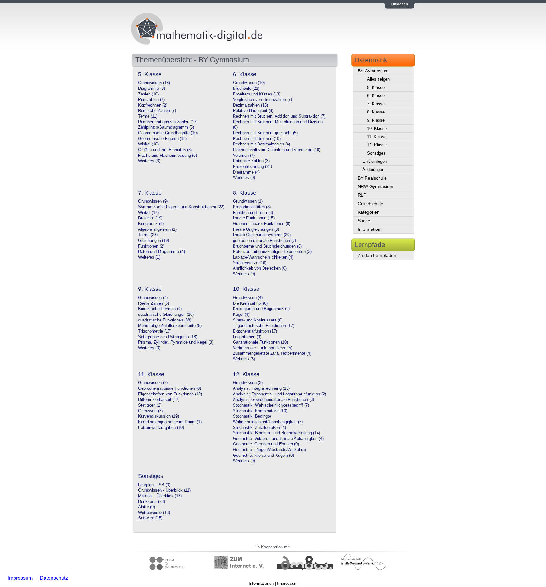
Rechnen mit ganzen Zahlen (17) (167, 122)
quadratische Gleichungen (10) (166, 314)
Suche (364, 220)
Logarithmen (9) (247, 337)
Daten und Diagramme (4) (161, 251)
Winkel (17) (148, 213)
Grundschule (370, 203)
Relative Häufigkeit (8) (253, 110)
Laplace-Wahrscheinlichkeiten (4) (263, 257)
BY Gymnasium (373, 70)
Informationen (261, 583)
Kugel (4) (241, 314)
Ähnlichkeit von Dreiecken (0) (260, 268)
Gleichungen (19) (153, 240)
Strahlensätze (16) (249, 263)
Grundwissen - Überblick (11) (164, 490)
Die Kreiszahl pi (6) (250, 303)
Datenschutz (54, 578)
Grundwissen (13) (154, 83)
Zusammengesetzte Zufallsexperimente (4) (272, 353)
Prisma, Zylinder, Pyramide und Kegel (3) (175, 342)
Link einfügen (374, 161)
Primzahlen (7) (151, 99)
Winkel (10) (148, 144)
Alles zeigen (378, 79)
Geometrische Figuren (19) (162, 139)
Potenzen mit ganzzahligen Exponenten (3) (272, 251)
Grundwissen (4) (153, 298)
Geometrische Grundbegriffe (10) (168, 133)
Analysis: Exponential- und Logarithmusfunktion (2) (279, 394)
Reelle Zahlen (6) (153, 303)
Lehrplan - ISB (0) (154, 485)
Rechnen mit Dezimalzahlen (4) (261, 144)
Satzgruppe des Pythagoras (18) (167, 337)
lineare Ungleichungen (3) (256, 229)
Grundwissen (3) (248, 383)
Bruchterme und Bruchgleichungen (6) (267, 246)
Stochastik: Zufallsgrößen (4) (259, 427)
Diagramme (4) (246, 172)
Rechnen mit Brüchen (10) (257, 139)
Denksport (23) (151, 501)
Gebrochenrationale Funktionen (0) (169, 388)
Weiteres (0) (244, 177)
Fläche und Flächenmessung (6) (167, 155)
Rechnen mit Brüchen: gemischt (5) (265, 133)
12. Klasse (377, 145)
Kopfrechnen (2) (152, 105)
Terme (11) (147, 116)
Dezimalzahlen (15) (250, 105)
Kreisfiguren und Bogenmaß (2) (261, 309)
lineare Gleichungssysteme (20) (262, 235)
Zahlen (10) (148, 94)
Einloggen (399, 4)
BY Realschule (372, 177)
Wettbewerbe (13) (154, 513)
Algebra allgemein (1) (157, 229)
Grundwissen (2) (153, 383)
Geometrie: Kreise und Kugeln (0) (263, 455)
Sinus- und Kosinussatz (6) (257, 320)
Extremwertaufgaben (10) (161, 427)
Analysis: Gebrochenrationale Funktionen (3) (273, 399)
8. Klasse (376, 112)
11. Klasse (376, 136)
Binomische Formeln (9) (160, 309)
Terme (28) (148, 235)
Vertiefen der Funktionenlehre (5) (262, 348)
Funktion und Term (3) (253, 213)
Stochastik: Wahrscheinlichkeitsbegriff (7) (271, 405)
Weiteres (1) (149, 257)
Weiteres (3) (149, 161)
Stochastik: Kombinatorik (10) (260, 411)
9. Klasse (376, 120)
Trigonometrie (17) (154, 331)
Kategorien (368, 212)
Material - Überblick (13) (160, 496)
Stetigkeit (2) (149, 405)
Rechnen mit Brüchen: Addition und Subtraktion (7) (279, 116)
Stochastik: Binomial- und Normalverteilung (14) (276, 433)
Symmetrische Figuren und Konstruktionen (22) (181, 207)
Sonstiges (376, 153)
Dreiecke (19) (150, 218)
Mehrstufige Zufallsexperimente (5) (170, 325)
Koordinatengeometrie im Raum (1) (170, 422)
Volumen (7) (244, 155)
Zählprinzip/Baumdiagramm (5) (166, 127)
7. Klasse (376, 103)
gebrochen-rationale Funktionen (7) (264, 240)
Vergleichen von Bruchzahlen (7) (262, 99)
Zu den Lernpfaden (377, 255)
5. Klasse (376, 87)
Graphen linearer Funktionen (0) (261, 224)
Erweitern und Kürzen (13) (256, 94)
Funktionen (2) (151, 246)
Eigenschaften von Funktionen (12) (170, 394)
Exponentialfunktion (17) (255, 331)
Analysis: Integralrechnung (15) (261, 388)
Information (369, 229)
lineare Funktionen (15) (254, 218)
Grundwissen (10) (249, 83)
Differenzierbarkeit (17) (158, 399)
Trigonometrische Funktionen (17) (263, 325)
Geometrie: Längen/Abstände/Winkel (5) (269, 450)
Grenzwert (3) (150, 411)
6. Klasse (376, 95)
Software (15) (150, 518)
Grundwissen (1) (248, 201)
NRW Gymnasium (375, 186)
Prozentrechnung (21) (252, 166)
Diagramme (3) (151, 88)
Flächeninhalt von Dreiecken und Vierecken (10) (276, 150)
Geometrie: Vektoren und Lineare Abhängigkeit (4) (278, 439)
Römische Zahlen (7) (157, 110)
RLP (362, 195)
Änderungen (373, 169)
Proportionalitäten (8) (252, 207)
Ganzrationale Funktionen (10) (260, 342)
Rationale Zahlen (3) (251, 161)
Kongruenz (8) (151, 224)
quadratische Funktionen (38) (164, 320)
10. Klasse (377, 128)
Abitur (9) (146, 507)
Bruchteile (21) (246, 88)
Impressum (287, 583)
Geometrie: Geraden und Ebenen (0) (266, 444)
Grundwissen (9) (153, 201)
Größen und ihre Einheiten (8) (165, 150)
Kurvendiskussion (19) (158, 416)
